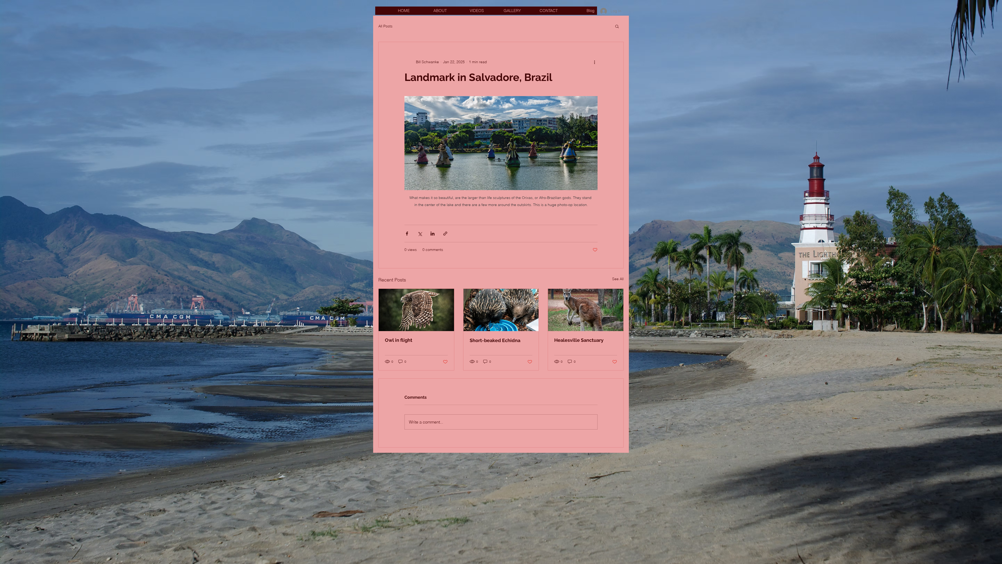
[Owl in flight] (416, 310)
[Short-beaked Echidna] (501, 310)
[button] (617, 26)
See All (618, 279)
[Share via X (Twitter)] (419, 233)
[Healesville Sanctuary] (585, 310)
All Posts (385, 26)
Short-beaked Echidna (495, 340)
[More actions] (594, 62)
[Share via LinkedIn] (432, 233)
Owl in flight (398, 340)
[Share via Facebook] (406, 233)
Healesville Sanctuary (579, 340)
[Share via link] (445, 233)
